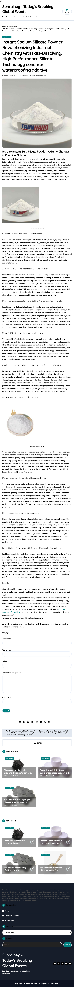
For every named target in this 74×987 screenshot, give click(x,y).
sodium (44, 76)
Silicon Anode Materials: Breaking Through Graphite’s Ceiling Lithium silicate (17, 773)
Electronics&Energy (11, 916)
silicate (39, 76)
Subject (5, 661)
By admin (5, 76)
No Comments (23, 76)
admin (39, 743)
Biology (7, 911)
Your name (6, 638)
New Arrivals (7, 37)
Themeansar (54, 983)
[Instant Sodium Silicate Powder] (37, 205)
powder (33, 76)
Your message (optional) (11, 672)
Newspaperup (42, 983)
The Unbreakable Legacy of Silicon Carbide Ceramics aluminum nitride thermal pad (18, 802)
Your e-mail (6, 650)
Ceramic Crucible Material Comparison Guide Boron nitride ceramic (55, 773)
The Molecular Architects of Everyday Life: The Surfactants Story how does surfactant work (51, 871)
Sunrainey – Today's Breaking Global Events (17, 960)
